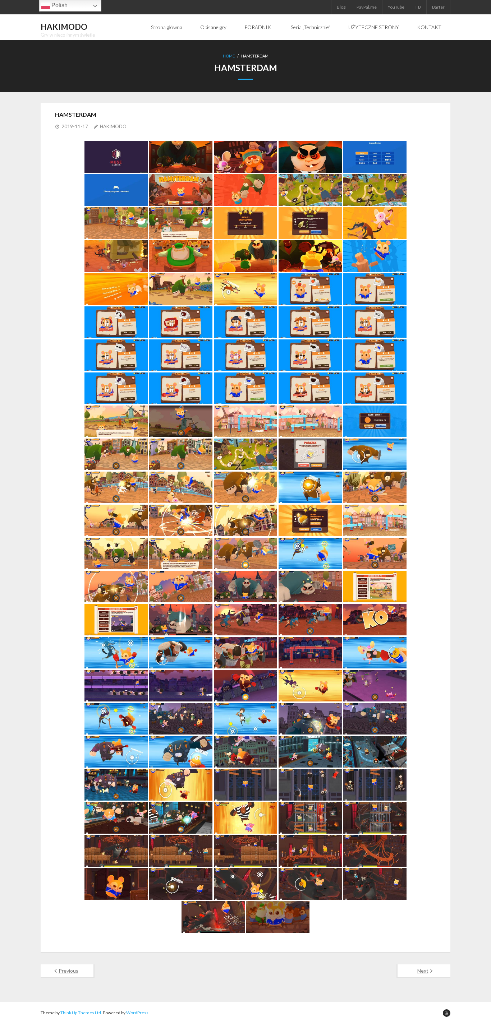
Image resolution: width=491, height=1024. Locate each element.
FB (418, 7)
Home (229, 56)
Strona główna (166, 27)
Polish (59, 5)
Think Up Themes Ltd (80, 1012)
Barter (438, 7)
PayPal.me (367, 7)
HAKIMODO (113, 126)
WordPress (137, 1012)
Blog (341, 7)
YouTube (396, 7)
